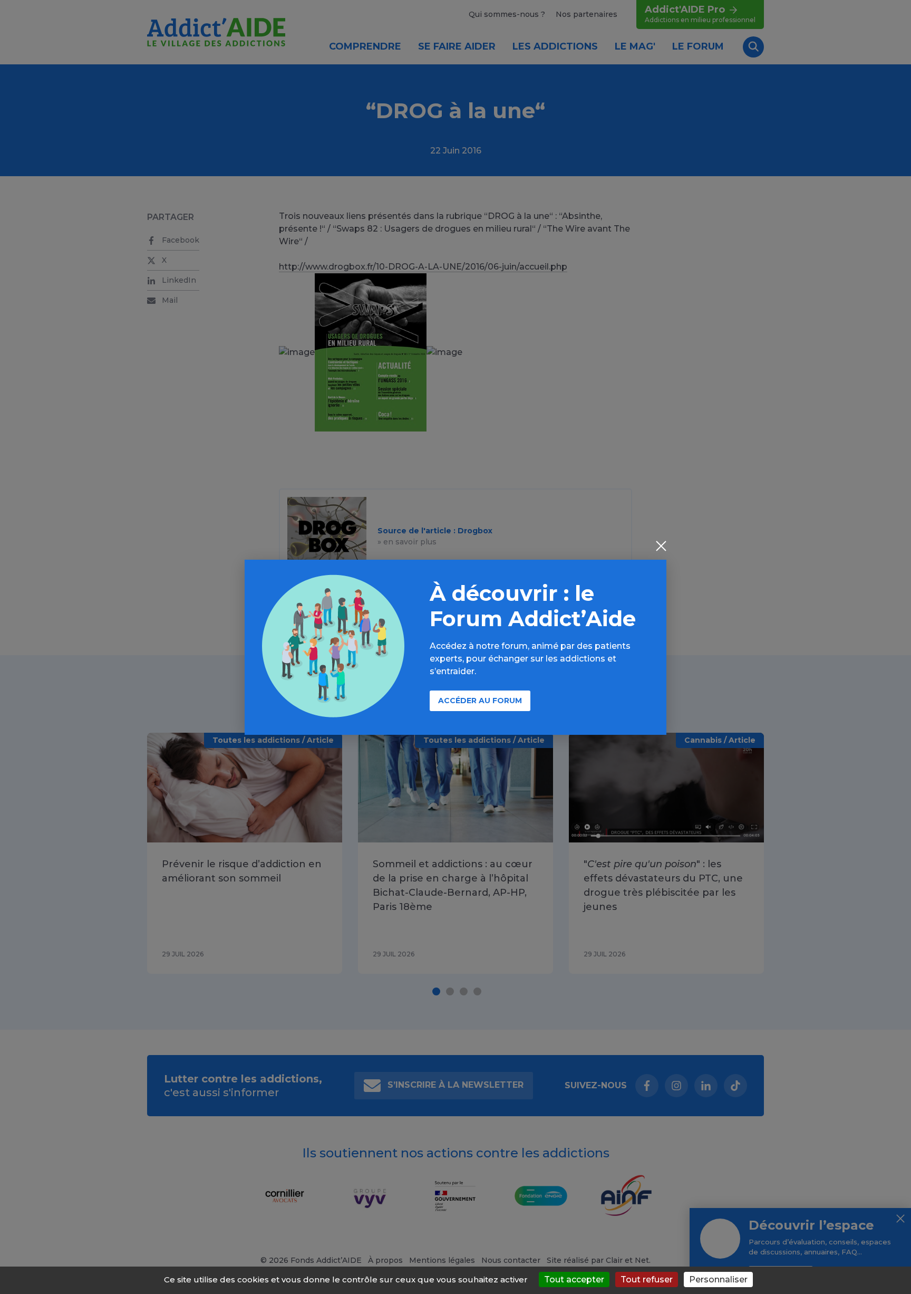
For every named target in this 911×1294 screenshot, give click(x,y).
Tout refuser (647, 1279)
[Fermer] (661, 547)
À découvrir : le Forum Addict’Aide (533, 605)
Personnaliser (718, 1279)
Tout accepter (574, 1279)
